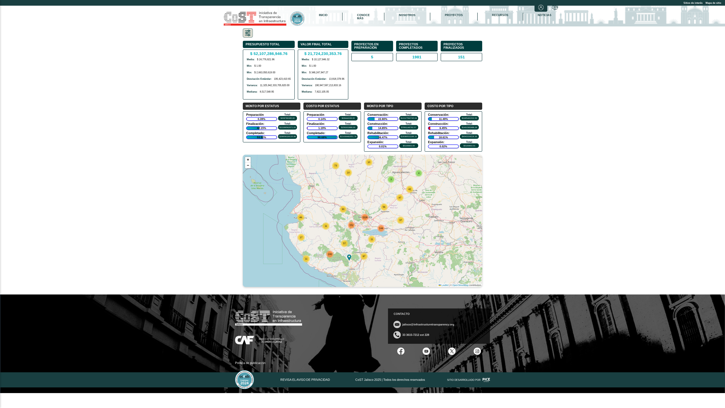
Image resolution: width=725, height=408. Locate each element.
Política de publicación (250, 363)
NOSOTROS (407, 15)
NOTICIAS (544, 15)
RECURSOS (500, 15)
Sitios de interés (693, 3)
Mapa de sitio (713, 3)
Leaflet (444, 285)
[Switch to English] (555, 7)
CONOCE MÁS (363, 16)
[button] (335, 165)
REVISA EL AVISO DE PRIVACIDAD (305, 379)
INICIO (323, 15)
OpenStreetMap (460, 285)
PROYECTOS (454, 15)
